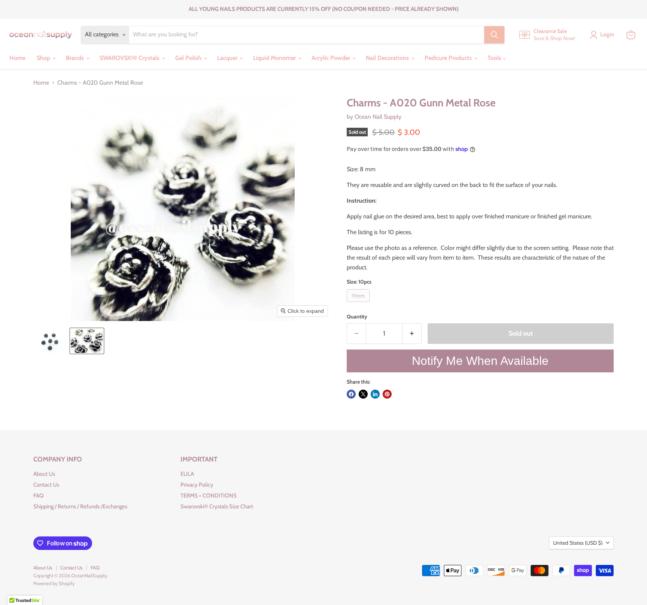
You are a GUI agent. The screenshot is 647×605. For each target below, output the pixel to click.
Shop (44, 57)
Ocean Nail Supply (378, 116)
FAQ (38, 495)
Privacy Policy (196, 484)
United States (577, 542)
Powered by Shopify (54, 583)
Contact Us (46, 484)
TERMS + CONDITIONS (208, 495)
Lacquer (228, 57)
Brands (75, 57)
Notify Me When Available (480, 360)
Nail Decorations (388, 57)
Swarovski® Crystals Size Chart (216, 506)
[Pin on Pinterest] (387, 394)
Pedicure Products (449, 57)
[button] (51, 341)
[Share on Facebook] (351, 394)
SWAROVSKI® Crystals (130, 57)
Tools (495, 57)
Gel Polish (189, 57)
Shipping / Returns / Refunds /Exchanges (80, 506)
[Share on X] (363, 394)
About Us (44, 474)
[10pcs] (359, 303)
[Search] (494, 34)
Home (17, 57)
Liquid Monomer (275, 57)
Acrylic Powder (332, 57)
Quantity (357, 317)
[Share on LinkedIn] (375, 394)
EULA (187, 474)
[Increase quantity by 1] (412, 333)
